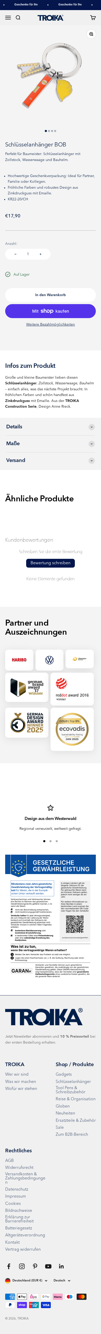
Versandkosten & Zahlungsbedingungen (25, 1178)
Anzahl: (11, 244)
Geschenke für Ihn (23, 4)
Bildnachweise (18, 1211)
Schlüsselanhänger (73, 1082)
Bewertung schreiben (50, 563)
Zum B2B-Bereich (72, 1135)
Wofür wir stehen (21, 1089)
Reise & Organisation (76, 1099)
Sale (60, 1128)
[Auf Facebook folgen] (8, 1266)
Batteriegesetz (18, 1228)
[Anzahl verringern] (15, 254)
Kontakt (12, 1243)
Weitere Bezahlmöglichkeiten (50, 324)
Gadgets (64, 1075)
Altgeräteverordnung (25, 1235)
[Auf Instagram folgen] (21, 1266)
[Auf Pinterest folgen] (35, 1266)
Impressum (15, 1196)
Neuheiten (65, 1113)
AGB (9, 1161)
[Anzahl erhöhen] (40, 254)
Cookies (13, 1204)
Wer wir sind (16, 1075)
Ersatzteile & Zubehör (76, 1121)
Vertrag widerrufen (23, 1250)
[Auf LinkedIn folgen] (61, 1266)
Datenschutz (16, 1190)
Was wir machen (20, 1082)
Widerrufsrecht (19, 1168)
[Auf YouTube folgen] (48, 1266)
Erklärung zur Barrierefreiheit (19, 1219)
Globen (63, 1106)
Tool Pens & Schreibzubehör (70, 1090)
